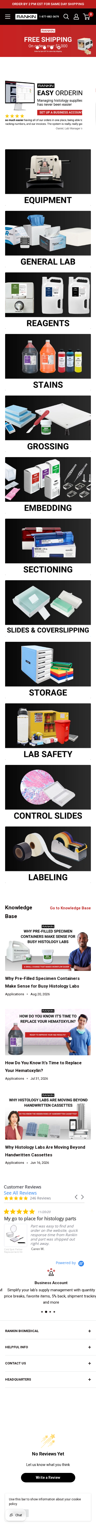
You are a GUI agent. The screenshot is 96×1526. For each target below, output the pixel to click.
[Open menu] (7, 17)
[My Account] (76, 16)
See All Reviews (20, 1193)
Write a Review (48, 1477)
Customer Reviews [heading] (22, 1187)
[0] (86, 17)
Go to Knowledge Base (70, 908)
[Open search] (66, 16)
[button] (76, 1197)
